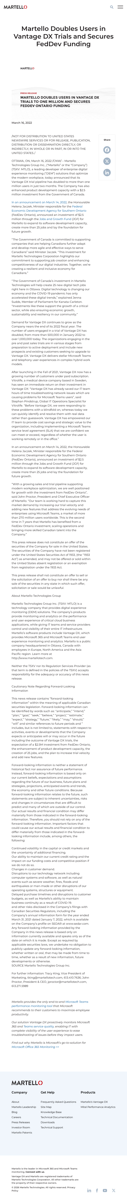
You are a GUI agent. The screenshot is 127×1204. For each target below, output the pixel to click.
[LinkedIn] (107, 172)
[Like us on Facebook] (97, 1190)
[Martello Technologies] (15, 7)
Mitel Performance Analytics (98, 1107)
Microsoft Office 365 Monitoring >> (35, 1047)
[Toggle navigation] (120, 7)
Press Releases (21, 1122)
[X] (107, 161)
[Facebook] (107, 150)
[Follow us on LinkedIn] (89, 1190)
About (15, 1101)
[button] (111, 7)
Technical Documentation (57, 1117)
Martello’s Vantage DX (94, 1101)
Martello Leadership (24, 1107)
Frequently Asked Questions (58, 1101)
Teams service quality (39, 1026)
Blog (14, 1112)
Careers (16, 1117)
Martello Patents (22, 1132)
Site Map (46, 1107)
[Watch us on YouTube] (105, 1190)
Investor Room (21, 1127)
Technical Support (52, 1127)
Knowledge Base (51, 1112)
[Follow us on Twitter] (113, 1190)
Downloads (48, 1122)
